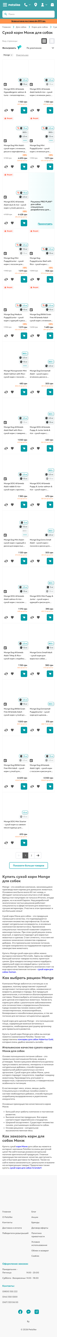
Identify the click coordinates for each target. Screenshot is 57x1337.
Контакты (7, 1222)
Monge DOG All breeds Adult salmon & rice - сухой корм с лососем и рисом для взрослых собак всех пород (15, 599)
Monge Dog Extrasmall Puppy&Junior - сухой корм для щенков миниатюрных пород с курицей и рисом (40, 712)
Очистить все (22, 55)
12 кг (24, 647)
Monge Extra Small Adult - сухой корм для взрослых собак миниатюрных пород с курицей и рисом (41, 655)
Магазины (35, 5)
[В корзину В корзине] (24, 110)
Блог (33, 1211)
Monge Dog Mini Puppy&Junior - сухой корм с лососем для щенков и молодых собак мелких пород (14, 261)
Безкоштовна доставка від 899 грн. (28, 21)
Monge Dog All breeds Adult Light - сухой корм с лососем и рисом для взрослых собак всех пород (41, 768)
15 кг (24, 84)
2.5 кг (23, 80)
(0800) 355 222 (9, 1291)
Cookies (35, 1256)
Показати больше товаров (28, 865)
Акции (34, 1217)
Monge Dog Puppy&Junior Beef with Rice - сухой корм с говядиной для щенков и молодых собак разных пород (41, 261)
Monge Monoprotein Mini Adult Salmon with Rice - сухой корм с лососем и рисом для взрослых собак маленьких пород (15, 374)
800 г (25, 132)
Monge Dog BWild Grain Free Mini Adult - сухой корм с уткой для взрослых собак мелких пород (15, 768)
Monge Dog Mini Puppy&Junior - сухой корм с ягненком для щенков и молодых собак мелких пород (40, 148)
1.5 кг (25, 812)
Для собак (21, 27)
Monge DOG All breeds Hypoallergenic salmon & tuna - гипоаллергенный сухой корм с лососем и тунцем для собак (15, 92)
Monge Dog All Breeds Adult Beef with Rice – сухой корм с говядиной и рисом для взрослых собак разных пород (15, 430)
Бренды (35, 1222)
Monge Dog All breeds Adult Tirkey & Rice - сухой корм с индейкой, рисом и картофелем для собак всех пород (15, 655)
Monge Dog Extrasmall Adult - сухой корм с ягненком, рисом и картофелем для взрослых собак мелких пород (41, 374)
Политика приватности (38, 1235)
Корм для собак (40, 27)
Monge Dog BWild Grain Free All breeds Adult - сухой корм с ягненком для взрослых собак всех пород (40, 317)
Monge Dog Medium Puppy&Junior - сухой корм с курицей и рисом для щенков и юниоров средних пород (15, 317)
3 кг (24, 522)
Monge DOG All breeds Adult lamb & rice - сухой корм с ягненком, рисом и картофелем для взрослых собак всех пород (41, 92)
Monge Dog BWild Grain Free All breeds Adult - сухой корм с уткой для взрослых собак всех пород (14, 712)
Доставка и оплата (12, 1228)
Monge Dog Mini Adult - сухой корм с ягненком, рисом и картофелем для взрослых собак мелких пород (15, 148)
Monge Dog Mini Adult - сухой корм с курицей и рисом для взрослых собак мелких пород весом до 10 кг (15, 543)
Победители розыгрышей (15, 1233)
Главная (6, 27)
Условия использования (39, 1243)
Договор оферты (39, 1228)
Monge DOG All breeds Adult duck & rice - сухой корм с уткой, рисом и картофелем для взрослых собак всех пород (15, 205)
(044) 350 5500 (10, 1296)
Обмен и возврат (40, 1250)
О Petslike (7, 1217)
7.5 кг (49, 136)
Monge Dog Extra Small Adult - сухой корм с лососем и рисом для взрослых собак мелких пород (41, 543)
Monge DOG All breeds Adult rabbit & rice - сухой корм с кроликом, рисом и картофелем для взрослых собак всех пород (15, 486)
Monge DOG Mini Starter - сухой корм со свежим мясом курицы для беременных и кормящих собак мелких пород (15, 824)
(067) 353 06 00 (10, 1302)
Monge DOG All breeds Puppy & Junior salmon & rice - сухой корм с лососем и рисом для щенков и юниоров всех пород (41, 486)
